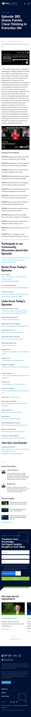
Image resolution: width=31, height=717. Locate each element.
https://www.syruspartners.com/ (11, 419)
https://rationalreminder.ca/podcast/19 (13, 431)
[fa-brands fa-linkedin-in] (13, 702)
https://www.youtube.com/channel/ (12, 339)
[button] (28, 4)
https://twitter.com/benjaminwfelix (13, 360)
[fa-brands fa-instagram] (16, 702)
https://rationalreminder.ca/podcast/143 (13, 438)
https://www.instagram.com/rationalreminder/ (15, 326)
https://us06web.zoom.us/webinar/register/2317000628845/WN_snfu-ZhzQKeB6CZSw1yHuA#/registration (15, 451)
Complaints (4, 707)
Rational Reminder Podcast (15, 41)
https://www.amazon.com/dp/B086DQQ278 (15, 288)
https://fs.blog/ (15, 397)
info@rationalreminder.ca (9, 345)
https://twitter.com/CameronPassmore (14, 384)
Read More (5, 629)
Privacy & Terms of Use (6, 705)
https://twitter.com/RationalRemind (12, 332)
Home (3, 41)
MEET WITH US (6, 682)
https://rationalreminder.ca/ (11, 319)
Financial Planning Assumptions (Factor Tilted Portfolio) (18, 510)
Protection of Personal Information (20, 705)
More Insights (6, 522)
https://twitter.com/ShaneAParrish (12, 412)
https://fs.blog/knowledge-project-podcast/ (14, 425)
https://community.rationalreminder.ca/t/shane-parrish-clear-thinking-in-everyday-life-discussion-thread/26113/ (15, 260)
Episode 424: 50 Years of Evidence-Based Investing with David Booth (19, 503)
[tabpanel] (13, 616)
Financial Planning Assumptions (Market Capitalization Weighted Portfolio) (18, 517)
